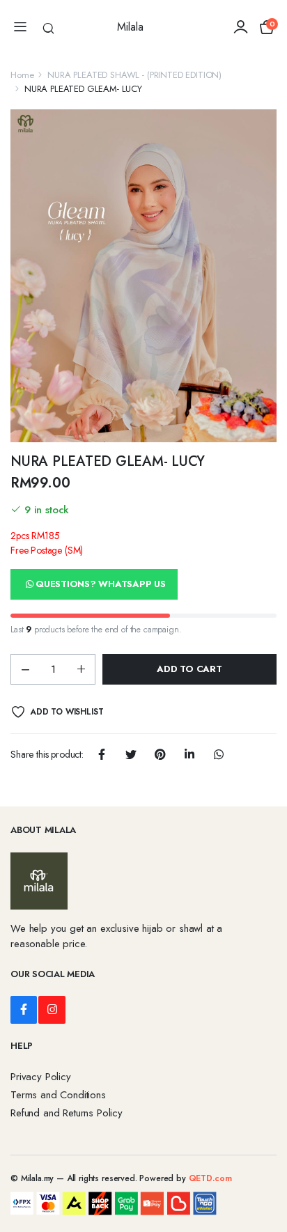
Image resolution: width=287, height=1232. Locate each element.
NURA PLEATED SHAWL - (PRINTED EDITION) (134, 74)
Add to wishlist (66, 711)
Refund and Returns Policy (66, 1113)
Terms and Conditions (58, 1094)
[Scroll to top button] (265, 1169)
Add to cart (189, 669)
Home (21, 74)
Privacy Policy (40, 1076)
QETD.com (210, 1178)
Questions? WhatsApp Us (100, 584)
